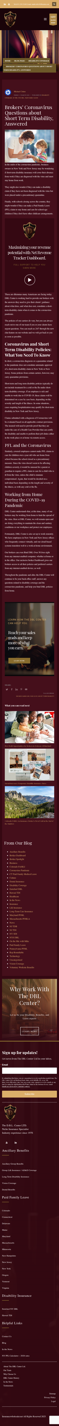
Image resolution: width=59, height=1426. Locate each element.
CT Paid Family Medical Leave (23, 874)
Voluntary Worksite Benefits (22, 967)
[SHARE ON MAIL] (26, 689)
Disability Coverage (18, 885)
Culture (13, 877)
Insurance (14, 903)
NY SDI (13, 933)
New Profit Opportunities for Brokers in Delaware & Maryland (28, 746)
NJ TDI (13, 930)
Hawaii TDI (15, 892)
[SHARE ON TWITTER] (7, 689)
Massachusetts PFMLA (20, 918)
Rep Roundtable (17, 952)
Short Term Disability (46, 696)
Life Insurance (16, 907)
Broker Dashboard (23, 696)
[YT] (9, 4)
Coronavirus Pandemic (19, 870)
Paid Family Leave (31, 98)
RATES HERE (53, 19)
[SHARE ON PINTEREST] (21, 689)
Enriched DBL (16, 889)
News (12, 922)
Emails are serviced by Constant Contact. (16, 1086)
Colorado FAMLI (17, 866)
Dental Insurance (17, 881)
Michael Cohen (20, 91)
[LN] (5, 4)
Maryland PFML (17, 915)
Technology (15, 956)
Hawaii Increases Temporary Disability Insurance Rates (25, 783)
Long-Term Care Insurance (21, 911)
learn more (19, 661)
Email (5, 1065)
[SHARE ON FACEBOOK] (12, 689)
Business (13, 862)
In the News (15, 900)
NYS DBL (21, 98)
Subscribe (29, 1094)
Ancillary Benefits (17, 851)
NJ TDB (15, 98)
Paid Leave (34, 696)
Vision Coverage (17, 963)
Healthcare (14, 896)
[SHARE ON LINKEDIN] (16, 689)
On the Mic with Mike (19, 941)
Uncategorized (16, 959)
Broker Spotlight (17, 859)
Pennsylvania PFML (18, 948)
